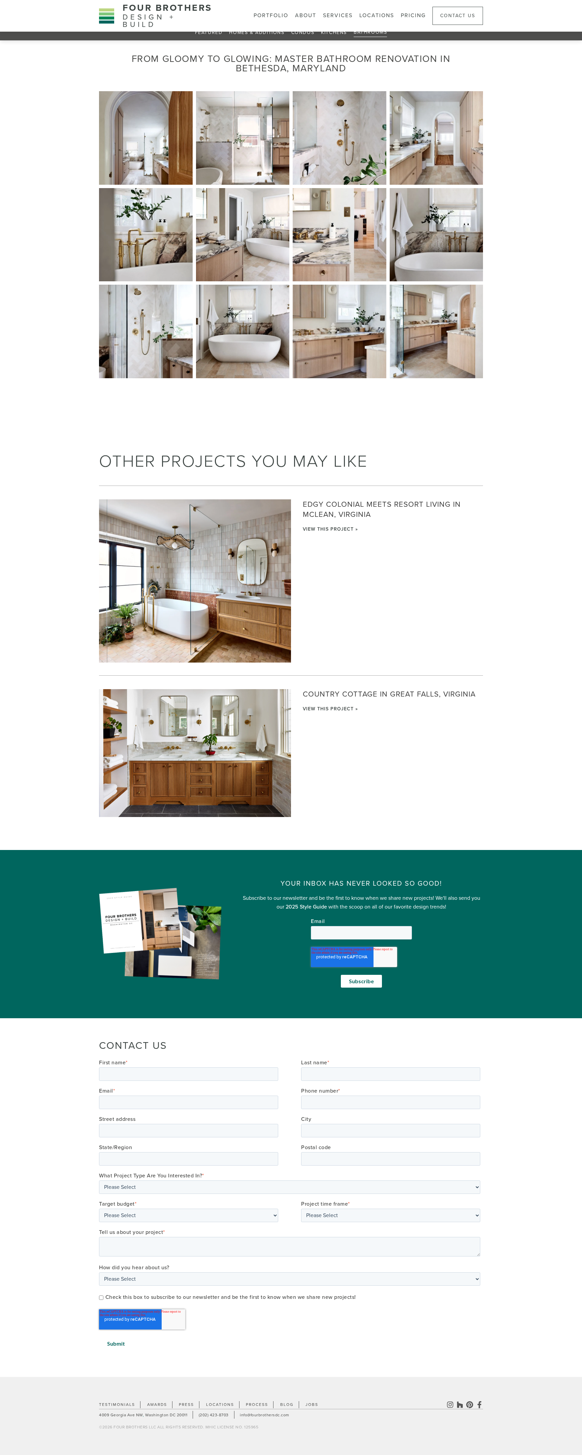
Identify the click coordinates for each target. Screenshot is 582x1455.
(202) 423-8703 (214, 1415)
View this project (329, 529)
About (305, 15)
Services (338, 15)
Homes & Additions (256, 32)
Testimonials (117, 1404)
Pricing (413, 15)
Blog (287, 1404)
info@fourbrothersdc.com (264, 1415)
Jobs (311, 1404)
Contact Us (457, 16)
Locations (376, 15)
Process (257, 1404)
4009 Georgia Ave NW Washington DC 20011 (143, 1415)
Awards (157, 1404)
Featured (209, 32)
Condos (303, 32)
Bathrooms (370, 32)
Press (186, 1404)
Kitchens (334, 32)
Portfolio (271, 15)
